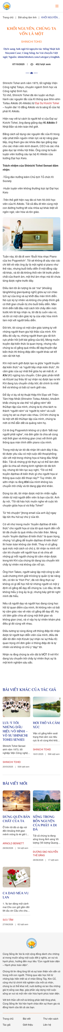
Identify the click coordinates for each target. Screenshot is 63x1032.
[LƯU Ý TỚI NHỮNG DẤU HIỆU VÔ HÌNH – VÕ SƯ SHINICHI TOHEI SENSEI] (16, 707)
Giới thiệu (28, 1024)
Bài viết (27, 1018)
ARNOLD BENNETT (13, 843)
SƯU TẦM (8, 919)
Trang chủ (8, 17)
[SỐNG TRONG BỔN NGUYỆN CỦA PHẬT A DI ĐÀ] (46, 800)
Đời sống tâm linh (27, 17)
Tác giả (6, 1024)
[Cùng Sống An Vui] (31, 943)
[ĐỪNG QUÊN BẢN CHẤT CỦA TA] (16, 800)
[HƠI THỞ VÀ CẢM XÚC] (46, 707)
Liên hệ (47, 1024)
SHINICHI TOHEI (31, 41)
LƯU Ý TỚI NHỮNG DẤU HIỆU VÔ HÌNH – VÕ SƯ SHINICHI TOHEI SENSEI (15, 731)
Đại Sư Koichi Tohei (47, 103)
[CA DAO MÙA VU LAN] (16, 877)
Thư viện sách (50, 1018)
